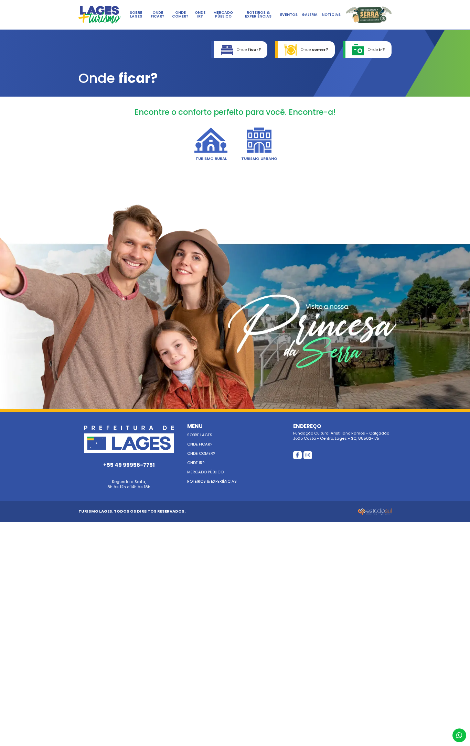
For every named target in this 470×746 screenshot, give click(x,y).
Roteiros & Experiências (258, 14)
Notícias (331, 14)
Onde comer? (180, 14)
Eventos (289, 14)
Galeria (310, 14)
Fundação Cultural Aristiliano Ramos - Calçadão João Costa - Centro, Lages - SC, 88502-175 (341, 432)
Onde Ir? (200, 14)
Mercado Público (223, 14)
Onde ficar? (157, 14)
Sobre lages (136, 14)
